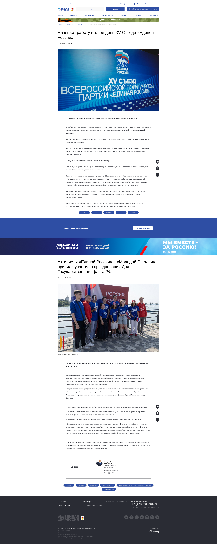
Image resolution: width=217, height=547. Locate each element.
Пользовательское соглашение (67, 533)
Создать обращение (143, 228)
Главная (60, 24)
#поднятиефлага (109, 489)
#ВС (84, 212)
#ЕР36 (69, 485)
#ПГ (121, 212)
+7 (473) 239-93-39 (144, 504)
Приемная (123, 15)
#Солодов (81, 485)
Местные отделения (108, 15)
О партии (60, 15)
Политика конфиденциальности (67, 534)
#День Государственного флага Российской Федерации (135, 485)
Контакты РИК (64, 505)
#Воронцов (93, 485)
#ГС (96, 212)
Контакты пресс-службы (92, 505)
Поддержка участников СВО (108, 20)
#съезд (133, 212)
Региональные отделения (116, 502)
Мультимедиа (137, 15)
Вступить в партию (153, 15)
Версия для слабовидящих (151, 3)
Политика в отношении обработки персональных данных (75, 536)
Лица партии (73, 15)
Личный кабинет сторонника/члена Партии (143, 9)
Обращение (115, 9)
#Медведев (109, 212)
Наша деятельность (89, 15)
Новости (79, 24)
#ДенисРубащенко (107, 485)
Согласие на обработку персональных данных (72, 538)
